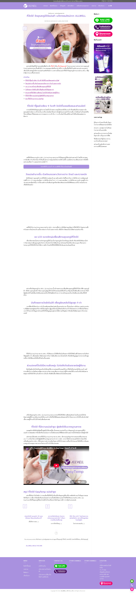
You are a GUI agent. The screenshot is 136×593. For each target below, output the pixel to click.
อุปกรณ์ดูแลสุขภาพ (59, 13)
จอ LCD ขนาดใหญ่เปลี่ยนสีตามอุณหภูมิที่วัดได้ (38, 86)
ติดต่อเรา (26, 572)
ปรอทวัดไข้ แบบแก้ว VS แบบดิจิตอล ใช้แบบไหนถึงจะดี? (34, 517)
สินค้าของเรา (51, 13)
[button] (110, 5)
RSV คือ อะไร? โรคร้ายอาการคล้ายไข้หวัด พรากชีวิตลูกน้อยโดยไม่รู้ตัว (79, 518)
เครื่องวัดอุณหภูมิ (84, 539)
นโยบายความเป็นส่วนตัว (45, 570)
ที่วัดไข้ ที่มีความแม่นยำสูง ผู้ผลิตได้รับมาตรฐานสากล (39, 95)
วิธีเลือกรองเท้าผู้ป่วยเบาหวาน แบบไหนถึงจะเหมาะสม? (102, 140)
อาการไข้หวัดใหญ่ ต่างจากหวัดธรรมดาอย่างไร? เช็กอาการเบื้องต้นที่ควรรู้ (56, 518)
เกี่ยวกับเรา (101, 6)
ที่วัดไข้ (64, 539)
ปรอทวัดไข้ (68, 539)
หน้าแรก (45, 6)
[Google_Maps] (132, 589)
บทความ (94, 6)
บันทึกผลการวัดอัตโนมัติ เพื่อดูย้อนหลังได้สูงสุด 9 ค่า (39, 89)
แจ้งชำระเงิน (42, 566)
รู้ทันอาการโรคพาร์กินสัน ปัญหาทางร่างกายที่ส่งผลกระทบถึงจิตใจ (103, 123)
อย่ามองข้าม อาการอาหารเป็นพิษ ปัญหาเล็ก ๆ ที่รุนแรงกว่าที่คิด (103, 134)
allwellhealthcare (63, 21)
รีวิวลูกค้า (62, 6)
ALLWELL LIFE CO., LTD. (67, 591)
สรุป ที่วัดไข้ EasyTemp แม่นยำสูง (34, 99)
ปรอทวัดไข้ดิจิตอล (76, 539)
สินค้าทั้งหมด (53, 6)
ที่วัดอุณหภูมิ (59, 539)
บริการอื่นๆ (71, 6)
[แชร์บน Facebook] (56, 533)
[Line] (132, 581)
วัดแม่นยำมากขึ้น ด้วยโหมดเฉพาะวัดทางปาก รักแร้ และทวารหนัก (43, 83)
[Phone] (132, 585)
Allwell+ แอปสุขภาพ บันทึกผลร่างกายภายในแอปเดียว (102, 129)
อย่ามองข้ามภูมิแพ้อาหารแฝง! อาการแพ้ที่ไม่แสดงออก (102, 145)
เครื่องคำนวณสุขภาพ (82, 6)
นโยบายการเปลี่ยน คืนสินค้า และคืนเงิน (45, 576)
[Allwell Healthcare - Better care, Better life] (30, 6)
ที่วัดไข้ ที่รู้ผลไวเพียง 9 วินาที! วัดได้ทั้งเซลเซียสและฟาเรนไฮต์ (42, 80)
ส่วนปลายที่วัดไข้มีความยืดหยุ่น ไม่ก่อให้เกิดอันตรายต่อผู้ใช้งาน (42, 92)
